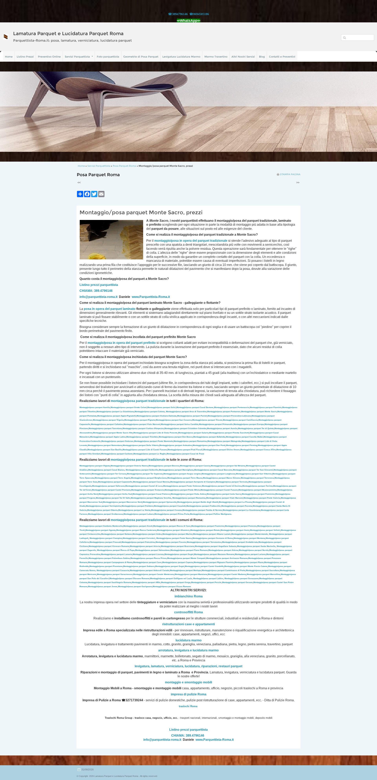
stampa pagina (290, 174)
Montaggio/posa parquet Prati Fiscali (185, 450)
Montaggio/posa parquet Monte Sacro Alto (113, 433)
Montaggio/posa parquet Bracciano (177, 546)
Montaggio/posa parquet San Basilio (104, 450)
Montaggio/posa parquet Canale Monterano (153, 574)
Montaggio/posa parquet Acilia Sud (115, 494)
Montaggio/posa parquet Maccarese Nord (122, 502)
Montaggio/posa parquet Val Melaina (228, 466)
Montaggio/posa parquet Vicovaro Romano (109, 546)
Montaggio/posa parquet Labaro (139, 514)
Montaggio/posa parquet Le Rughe (149, 454)
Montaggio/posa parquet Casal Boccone (213, 470)
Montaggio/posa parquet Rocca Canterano (136, 530)
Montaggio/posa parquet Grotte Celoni (129, 407)
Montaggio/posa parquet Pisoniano (106, 566)
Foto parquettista (108, 56)
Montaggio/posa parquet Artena (223, 550)
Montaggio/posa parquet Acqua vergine (182, 474)
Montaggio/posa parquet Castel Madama (227, 574)
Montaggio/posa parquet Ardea (147, 534)
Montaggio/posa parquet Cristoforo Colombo (185, 428)
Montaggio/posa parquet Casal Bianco (106, 470)
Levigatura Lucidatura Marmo (181, 56)
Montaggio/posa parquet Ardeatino (175, 445)
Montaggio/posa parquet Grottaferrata (240, 542)
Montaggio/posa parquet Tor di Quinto (256, 428)
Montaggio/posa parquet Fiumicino (258, 494)
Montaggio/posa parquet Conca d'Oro (258, 450)
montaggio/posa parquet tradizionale (138, 401)
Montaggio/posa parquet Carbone (117, 454)
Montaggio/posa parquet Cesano (166, 510)
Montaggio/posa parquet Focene (171, 542)
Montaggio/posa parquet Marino (177, 534)
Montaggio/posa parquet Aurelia (95, 407)
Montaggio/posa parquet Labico (208, 578)
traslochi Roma (188, 706)
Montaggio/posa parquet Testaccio (147, 490)
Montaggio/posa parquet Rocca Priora (148, 558)
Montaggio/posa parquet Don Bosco (176, 437)
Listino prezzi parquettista (99, 285)
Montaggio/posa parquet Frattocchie (203, 506)
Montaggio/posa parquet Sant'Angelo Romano (109, 582)
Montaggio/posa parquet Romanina (190, 441)
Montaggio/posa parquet (206, 546)
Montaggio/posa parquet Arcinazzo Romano (227, 558)
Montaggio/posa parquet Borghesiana (149, 478)
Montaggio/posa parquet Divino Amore (221, 450)
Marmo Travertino (215, 56)
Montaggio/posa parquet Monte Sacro (259, 411)
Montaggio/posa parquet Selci (161, 407)
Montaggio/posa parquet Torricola (232, 482)
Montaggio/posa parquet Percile (206, 582)
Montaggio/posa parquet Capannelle (115, 482)
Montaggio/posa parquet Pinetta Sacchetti (229, 433)
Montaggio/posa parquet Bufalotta (209, 437)
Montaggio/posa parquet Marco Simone (221, 478)
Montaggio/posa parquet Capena (177, 562)
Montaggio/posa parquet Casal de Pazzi (185, 454)
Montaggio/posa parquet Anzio (235, 530)
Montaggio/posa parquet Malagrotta (224, 441)
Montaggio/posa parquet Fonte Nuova (174, 538)
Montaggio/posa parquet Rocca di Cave (172, 526)
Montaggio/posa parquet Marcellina (263, 574)
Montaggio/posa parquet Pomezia (241, 526)
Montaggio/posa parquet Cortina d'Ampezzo (143, 428)
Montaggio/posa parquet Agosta (100, 530)
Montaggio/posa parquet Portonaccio (231, 407)
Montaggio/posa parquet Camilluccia (240, 420)
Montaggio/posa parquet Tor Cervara (109, 474)
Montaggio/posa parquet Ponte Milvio (182, 490)
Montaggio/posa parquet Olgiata (95, 466)
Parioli (192, 416)
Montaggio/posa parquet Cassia (195, 466)
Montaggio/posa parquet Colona (150, 411)
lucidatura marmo (189, 640)
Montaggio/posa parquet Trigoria (108, 420)
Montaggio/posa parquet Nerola (254, 550)
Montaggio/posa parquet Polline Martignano (210, 514)
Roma (198, 612)
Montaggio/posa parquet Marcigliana (176, 470)
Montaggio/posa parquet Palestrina (138, 542)
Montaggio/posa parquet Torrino (257, 486)
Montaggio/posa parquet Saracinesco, (115, 574)
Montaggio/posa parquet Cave (147, 562)
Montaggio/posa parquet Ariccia (145, 546)
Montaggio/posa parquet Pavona (236, 506)
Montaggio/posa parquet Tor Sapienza (145, 474)
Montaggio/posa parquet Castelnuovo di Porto (223, 570)
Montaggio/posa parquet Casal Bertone (194, 407)
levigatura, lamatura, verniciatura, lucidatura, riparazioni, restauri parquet (188, 666)
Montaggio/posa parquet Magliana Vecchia (151, 498)
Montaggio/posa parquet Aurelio (222, 428)
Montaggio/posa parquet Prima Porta (171, 514)
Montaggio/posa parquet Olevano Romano (129, 578)
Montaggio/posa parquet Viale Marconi (142, 424)
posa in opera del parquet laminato (109, 308)
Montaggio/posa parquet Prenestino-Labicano (229, 416)
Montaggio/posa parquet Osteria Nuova (129, 466)
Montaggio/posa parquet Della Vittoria (141, 445)
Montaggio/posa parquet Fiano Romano (189, 550)
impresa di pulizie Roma (188, 694)
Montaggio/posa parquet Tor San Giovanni (253, 470)
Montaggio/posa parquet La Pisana (235, 502)
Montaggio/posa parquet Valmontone (152, 550)
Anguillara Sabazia (227, 546)
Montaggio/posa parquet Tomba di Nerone (202, 510)
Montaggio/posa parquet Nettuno (116, 534)
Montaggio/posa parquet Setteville (142, 470)
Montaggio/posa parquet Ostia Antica (188, 494)
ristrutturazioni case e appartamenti (188, 624)
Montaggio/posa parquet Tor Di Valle (113, 498)
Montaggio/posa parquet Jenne (102, 586)
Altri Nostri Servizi (243, 56)
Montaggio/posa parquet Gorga (175, 582)
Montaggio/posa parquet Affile (146, 582)
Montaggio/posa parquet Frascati (105, 542)
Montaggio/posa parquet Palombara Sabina (109, 558)
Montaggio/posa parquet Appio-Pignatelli (116, 416)
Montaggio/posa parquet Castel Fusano (219, 490)
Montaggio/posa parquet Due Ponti (209, 445)
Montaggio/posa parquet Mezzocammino (257, 490)
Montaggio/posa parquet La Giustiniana (115, 411)
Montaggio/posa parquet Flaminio (266, 407)
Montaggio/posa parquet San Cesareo (174, 420)
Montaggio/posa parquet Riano (249, 562)
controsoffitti (183, 612)
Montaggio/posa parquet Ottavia (102, 510)
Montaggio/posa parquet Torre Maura (184, 478)
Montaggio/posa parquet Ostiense (117, 441)
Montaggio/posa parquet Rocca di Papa (116, 550)
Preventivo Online (49, 56)
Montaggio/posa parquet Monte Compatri (186, 558)
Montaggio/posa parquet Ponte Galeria (261, 498)
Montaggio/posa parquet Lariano (250, 554)
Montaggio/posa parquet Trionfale (142, 437)
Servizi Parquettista (77, 56)
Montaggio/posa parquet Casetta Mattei (244, 437)
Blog (262, 56)
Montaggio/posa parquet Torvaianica (204, 542)
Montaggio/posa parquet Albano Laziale (212, 534)
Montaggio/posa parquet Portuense (224, 411)
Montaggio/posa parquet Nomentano (105, 445)
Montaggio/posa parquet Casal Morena (151, 482)
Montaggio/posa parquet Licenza (148, 554)
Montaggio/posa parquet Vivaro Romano (172, 586)
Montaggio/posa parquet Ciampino (106, 538)
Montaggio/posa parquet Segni (178, 554)
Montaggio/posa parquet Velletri (265, 530)
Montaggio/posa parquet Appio (108, 437)
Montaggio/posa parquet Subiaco (139, 566)
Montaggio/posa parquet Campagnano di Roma (110, 562)
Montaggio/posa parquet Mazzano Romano (214, 554)
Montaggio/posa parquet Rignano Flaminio (214, 562)
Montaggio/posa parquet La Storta (134, 510)
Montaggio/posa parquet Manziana (191, 574)
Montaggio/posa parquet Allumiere (173, 530)
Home (9, 56)
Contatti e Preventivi (282, 56)
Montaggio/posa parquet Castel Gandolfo (204, 566)
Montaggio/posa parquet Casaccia (113, 570)
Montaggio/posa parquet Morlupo (185, 570)
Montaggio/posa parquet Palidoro (137, 506)
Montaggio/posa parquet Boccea (163, 466)
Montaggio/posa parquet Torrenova (257, 478)
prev (11, 112)
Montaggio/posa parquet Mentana (249, 538)
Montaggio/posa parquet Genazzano (241, 578)
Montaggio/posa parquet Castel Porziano (111, 490)
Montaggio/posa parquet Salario (193, 433)
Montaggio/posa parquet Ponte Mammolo (153, 441)
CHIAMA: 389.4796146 (96, 290)
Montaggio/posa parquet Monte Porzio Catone (245, 566)
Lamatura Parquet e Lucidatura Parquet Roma (68, 33)
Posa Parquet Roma (124, 165)
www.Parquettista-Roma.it (151, 296)
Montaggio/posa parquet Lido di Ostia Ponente (155, 433)
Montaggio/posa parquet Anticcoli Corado (149, 570)
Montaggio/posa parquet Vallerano (108, 486)
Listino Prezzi (25, 56)
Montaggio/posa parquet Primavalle (216, 424)
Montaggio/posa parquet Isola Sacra (224, 494)
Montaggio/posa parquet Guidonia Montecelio (101, 526)
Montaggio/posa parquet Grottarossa (105, 514)
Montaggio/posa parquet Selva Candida (179, 424)
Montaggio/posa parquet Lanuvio (116, 554)
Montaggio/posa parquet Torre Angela (112, 478)
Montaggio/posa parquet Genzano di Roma (212, 538)
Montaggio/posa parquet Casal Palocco (151, 494)
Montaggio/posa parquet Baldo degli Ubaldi (197, 502)
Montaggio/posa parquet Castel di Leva (144, 486)
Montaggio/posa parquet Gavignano (135, 586)
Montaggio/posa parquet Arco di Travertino (186, 411)
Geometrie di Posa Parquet (140, 56)
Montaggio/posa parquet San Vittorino (254, 474)
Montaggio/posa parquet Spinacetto (160, 502)
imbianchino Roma (189, 596)
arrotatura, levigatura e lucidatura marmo (188, 650)
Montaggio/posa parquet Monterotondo (249, 534)
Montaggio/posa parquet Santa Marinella (256, 546)
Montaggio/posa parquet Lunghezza (218, 474)
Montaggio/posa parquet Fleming (241, 445)
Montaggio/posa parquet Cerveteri (139, 538)
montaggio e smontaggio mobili (188, 682)
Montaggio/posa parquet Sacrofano (262, 570)
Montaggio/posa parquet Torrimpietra (103, 506)
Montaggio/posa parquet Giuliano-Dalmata (156, 416)
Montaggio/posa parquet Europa (248, 424)
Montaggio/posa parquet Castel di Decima (222, 486)
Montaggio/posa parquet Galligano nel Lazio (171, 578)
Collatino (107, 424)
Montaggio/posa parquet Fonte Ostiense (182, 486)
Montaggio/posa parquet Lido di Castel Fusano (145, 450)
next (366, 112)
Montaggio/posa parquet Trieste (207, 420)
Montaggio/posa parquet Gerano (237, 582)
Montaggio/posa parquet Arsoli (138, 526)
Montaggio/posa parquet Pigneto (139, 420)
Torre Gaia (92, 482)
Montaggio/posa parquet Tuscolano (105, 428)
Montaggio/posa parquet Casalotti (170, 506)
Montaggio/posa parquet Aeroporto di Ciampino (192, 482)
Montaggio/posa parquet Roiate (205, 530)
